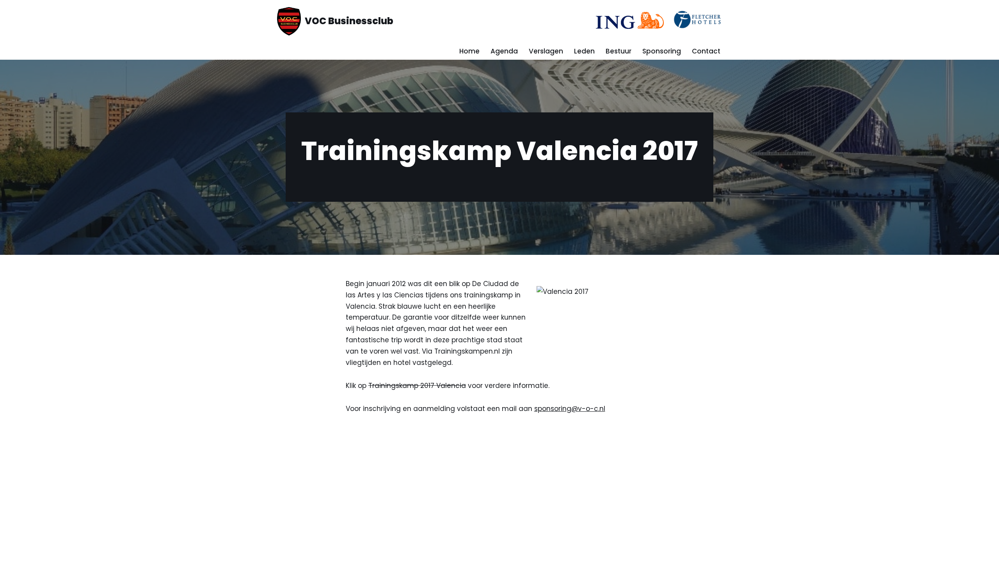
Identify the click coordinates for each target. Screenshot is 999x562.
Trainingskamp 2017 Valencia (417, 385)
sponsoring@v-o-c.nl (569, 408)
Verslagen (546, 51)
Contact (706, 51)
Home (469, 51)
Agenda (504, 51)
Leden (584, 51)
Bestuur (618, 51)
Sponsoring (661, 51)
